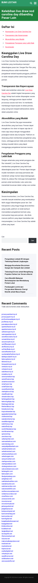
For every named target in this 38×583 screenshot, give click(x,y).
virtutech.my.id (7, 369)
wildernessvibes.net (9, 494)
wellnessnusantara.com (10, 491)
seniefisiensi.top (8, 379)
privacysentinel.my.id (9, 314)
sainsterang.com (8, 444)
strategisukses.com (9, 466)
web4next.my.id (7, 372)
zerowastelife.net (8, 561)
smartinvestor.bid (8, 382)
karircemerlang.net (8, 514)
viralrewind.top (7, 416)
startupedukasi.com (9, 464)
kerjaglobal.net (7, 524)
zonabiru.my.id (7, 374)
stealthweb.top (7, 394)
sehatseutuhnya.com (9, 454)
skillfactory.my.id (8, 347)
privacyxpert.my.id (8, 317)
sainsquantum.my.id (9, 334)
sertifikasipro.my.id (9, 344)
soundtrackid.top (8, 389)
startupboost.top (8, 392)
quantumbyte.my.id (8, 327)
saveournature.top (8, 377)
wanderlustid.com (8, 484)
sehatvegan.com (8, 456)
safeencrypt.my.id (8, 332)
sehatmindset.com (8, 451)
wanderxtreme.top (8, 419)
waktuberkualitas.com (10, 481)
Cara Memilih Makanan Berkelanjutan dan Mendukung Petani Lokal (17, 280)
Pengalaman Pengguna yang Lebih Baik (19, 43)
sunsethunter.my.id (8, 352)
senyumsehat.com (8, 459)
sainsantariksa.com (9, 441)
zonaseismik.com (8, 499)
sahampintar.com (8, 439)
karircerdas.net (7, 516)
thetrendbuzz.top (8, 406)
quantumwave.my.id (9, 329)
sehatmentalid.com (9, 449)
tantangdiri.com (7, 471)
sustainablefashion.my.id (11, 354)
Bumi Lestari (9, 2)
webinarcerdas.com (9, 486)
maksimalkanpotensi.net (10, 541)
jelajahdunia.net (7, 509)
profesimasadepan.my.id (11, 319)
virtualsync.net (7, 554)
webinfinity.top (7, 426)
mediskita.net (7, 546)
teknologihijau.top (8, 402)
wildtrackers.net (7, 559)
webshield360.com (9, 489)
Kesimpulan (9, 47)
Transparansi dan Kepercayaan (16, 35)
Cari (3, 237)
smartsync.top (7, 384)
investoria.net (7, 501)
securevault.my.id (8, 342)
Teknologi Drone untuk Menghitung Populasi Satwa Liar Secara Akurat (19, 273)
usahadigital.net (7, 551)
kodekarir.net (6, 529)
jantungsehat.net (8, 506)
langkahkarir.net (7, 531)
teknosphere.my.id (8, 359)
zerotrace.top (6, 436)
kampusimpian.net (8, 511)
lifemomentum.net (8, 536)
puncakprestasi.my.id (9, 324)
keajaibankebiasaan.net (10, 521)
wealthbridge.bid (8, 422)
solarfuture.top (7, 387)
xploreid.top (6, 434)
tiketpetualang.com (9, 476)
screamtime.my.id (8, 339)
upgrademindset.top (9, 414)
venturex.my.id (7, 367)
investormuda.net (8, 504)
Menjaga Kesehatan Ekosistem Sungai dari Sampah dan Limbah (17, 266)
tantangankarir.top (8, 399)
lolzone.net (6, 539)
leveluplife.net (7, 534)
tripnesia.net (6, 549)
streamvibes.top (8, 397)
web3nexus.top (7, 424)
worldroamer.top (8, 431)
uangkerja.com (7, 479)
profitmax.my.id (7, 322)
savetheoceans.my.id (9, 337)
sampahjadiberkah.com (10, 446)
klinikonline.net (7, 526)
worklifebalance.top (9, 429)
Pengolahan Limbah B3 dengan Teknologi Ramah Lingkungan (17, 260)
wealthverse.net (7, 556)
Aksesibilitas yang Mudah (14, 39)
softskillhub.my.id (8, 349)
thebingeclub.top (8, 404)
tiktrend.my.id (6, 362)
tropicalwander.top (8, 412)
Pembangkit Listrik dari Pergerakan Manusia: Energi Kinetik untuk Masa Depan (16, 289)
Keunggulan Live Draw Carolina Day (18, 32)
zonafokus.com (7, 496)
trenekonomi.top (8, 409)
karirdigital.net (7, 519)
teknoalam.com (7, 474)
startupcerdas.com (8, 461)
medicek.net (6, 544)
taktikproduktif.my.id (9, 357)
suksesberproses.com (10, 469)
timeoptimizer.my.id (9, 364)
